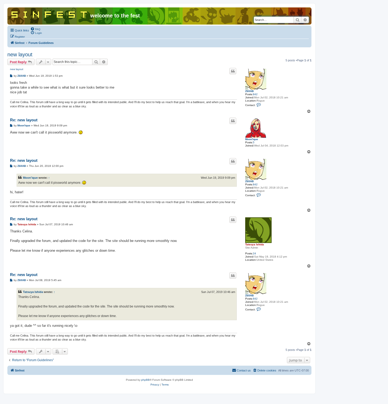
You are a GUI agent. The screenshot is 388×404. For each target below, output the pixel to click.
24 (254, 253)
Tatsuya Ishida (254, 244)
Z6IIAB (249, 91)
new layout (19, 54)
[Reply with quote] (232, 71)
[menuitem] (35, 29)
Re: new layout (23, 120)
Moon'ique (251, 139)
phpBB (145, 379)
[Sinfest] (49, 13)
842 (255, 94)
